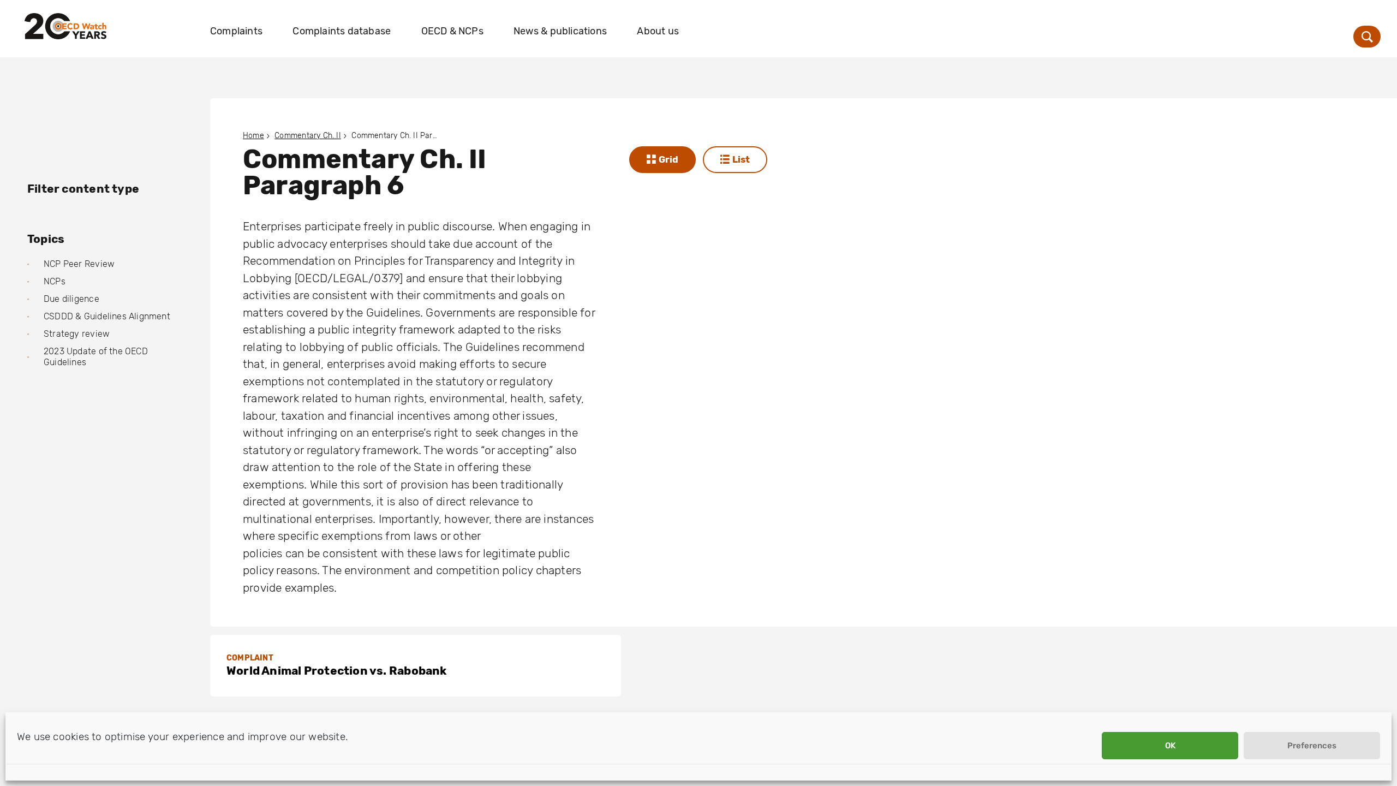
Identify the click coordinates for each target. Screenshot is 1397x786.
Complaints (236, 31)
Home (253, 135)
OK (1170, 746)
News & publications (560, 31)
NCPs (54, 281)
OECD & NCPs (452, 31)
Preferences (1311, 746)
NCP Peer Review (79, 264)
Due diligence (71, 299)
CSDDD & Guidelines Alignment (107, 316)
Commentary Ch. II (307, 135)
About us (658, 31)
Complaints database (341, 31)
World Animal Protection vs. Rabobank (336, 670)
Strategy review (77, 334)
